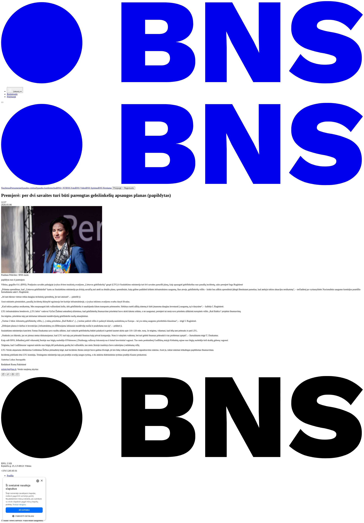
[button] (24, 516)
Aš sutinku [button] (24, 510)
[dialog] (24, 498)
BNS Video (80, 188)
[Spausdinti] (13, 374)
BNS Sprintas (92, 188)
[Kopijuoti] (3, 374)
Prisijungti (11, 97)
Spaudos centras (28, 188)
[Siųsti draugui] (8, 374)
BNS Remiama (105, 188)
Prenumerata (15, 188)
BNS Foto (70, 188)
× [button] (42, 481)
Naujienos (5, 188)
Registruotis (12, 94)
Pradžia (10, 475)
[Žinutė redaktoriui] (17, 374)
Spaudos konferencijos (46, 188)
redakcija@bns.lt (8, 369)
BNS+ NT (61, 188)
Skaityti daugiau (19, 504)
